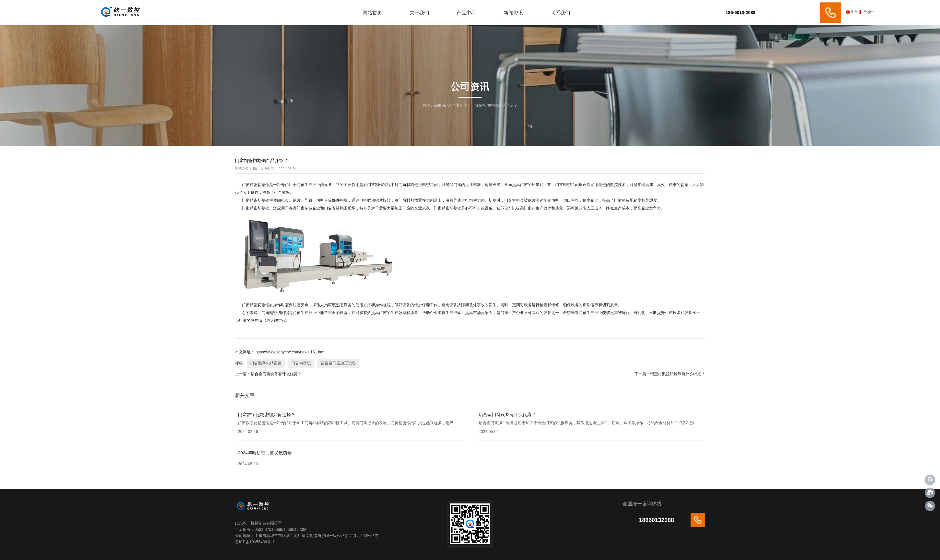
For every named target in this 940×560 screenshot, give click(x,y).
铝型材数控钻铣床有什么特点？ (677, 374)
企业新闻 (460, 105)
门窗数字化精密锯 (266, 363)
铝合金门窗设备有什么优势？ (276, 374)
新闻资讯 (513, 12)
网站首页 (372, 12)
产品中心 (466, 12)
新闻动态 (441, 105)
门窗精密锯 (301, 363)
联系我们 (560, 12)
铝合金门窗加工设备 (338, 363)
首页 (427, 105)
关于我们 (419, 12)
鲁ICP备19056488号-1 (254, 542)
